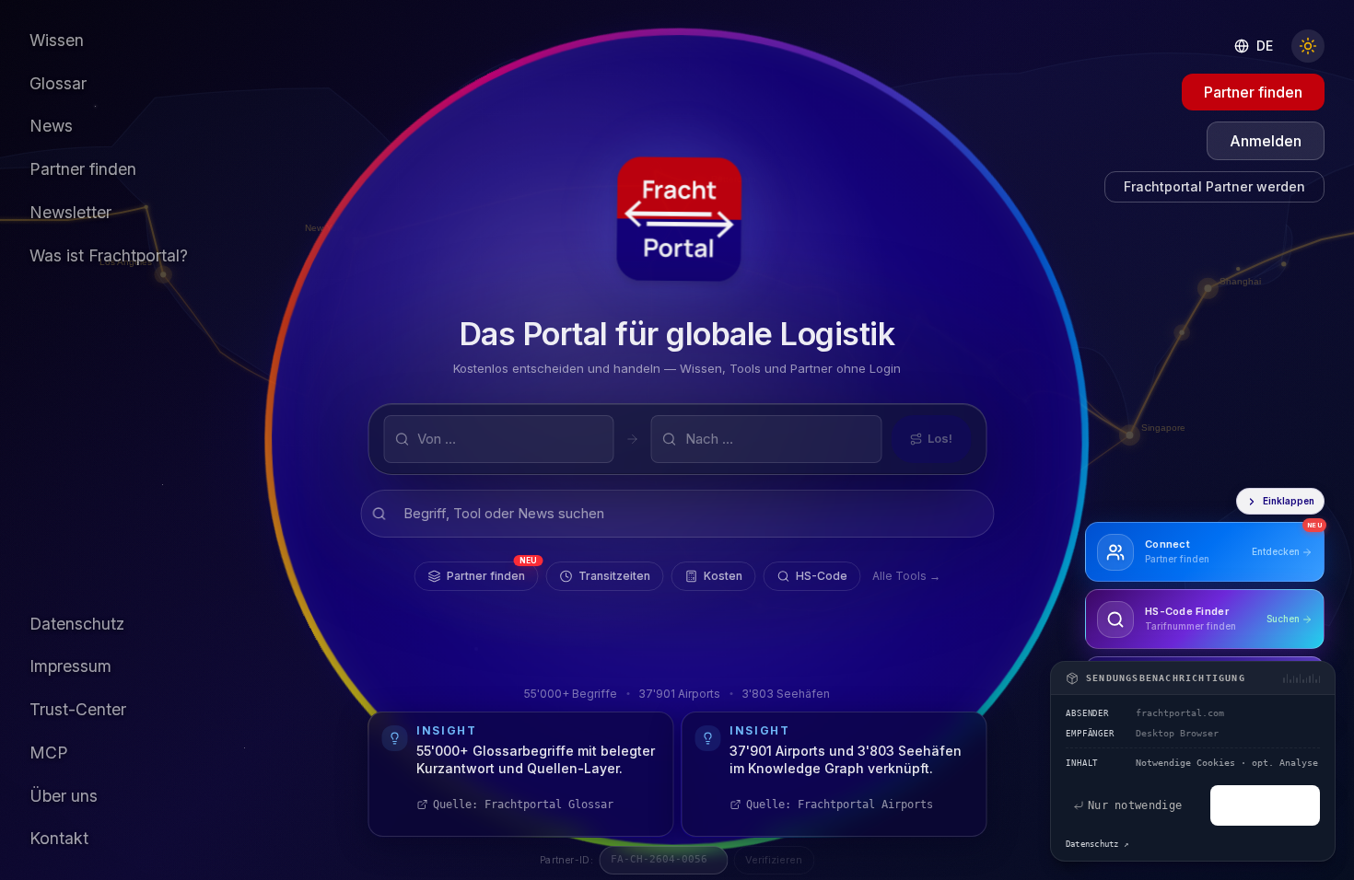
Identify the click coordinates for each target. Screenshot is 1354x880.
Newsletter (70, 212)
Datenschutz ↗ (1097, 844)
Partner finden (492, 572)
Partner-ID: (566, 859)
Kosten (723, 576)
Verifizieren (773, 859)
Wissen (56, 40)
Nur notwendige (1135, 805)
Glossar (58, 83)
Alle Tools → (906, 576)
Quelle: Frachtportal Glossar (523, 804)
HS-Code (821, 576)
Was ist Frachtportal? (108, 255)
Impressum (70, 666)
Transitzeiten (614, 576)
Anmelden (1265, 141)
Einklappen (1288, 500)
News (51, 125)
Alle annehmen (1265, 805)
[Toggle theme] (1308, 46)
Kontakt (58, 838)
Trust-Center (77, 709)
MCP (48, 752)
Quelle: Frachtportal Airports (839, 804)
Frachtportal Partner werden (1214, 186)
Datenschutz (76, 623)
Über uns (63, 795)
